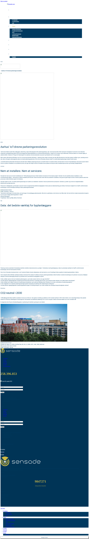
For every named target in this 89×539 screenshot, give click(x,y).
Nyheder (5, 530)
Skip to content (4, 1)
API (6, 515)
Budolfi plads (9, 525)
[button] (25, 279)
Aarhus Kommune (10, 519)
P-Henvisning (9, 514)
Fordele (5, 528)
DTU (7, 522)
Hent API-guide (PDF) (7, 381)
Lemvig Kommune (10, 523)
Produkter (3, 449)
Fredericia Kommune (10, 520)
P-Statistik (8, 512)
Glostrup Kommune (10, 526)
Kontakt (2, 454)
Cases (4, 517)
